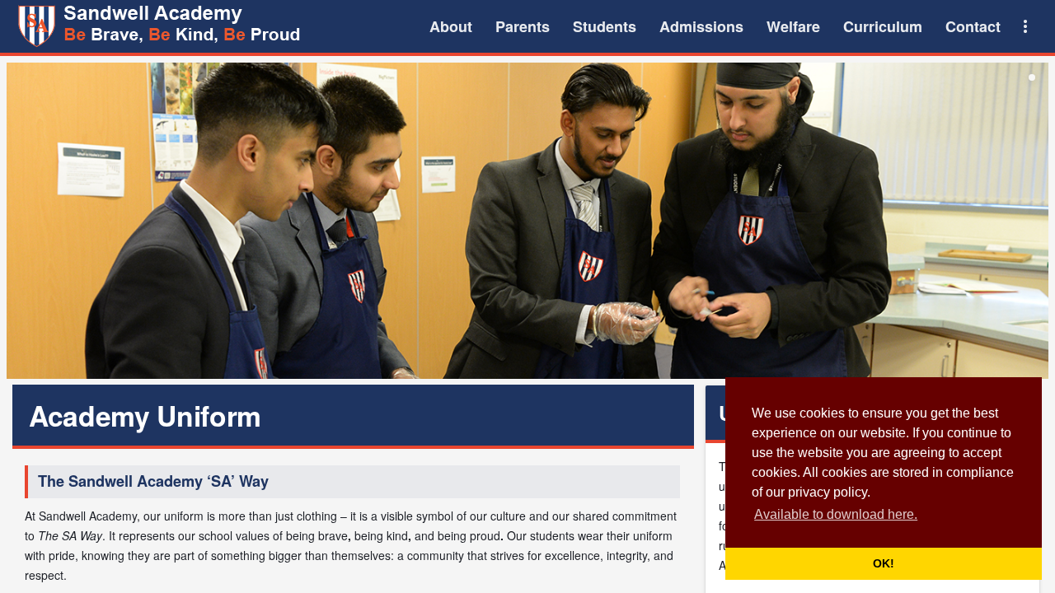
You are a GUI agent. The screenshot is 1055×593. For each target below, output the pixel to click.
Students (604, 26)
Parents (522, 26)
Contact (973, 26)
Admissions (701, 26)
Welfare (793, 26)
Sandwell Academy (161, 26)
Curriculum (882, 26)
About (450, 26)
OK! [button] (883, 563)
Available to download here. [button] (835, 514)
